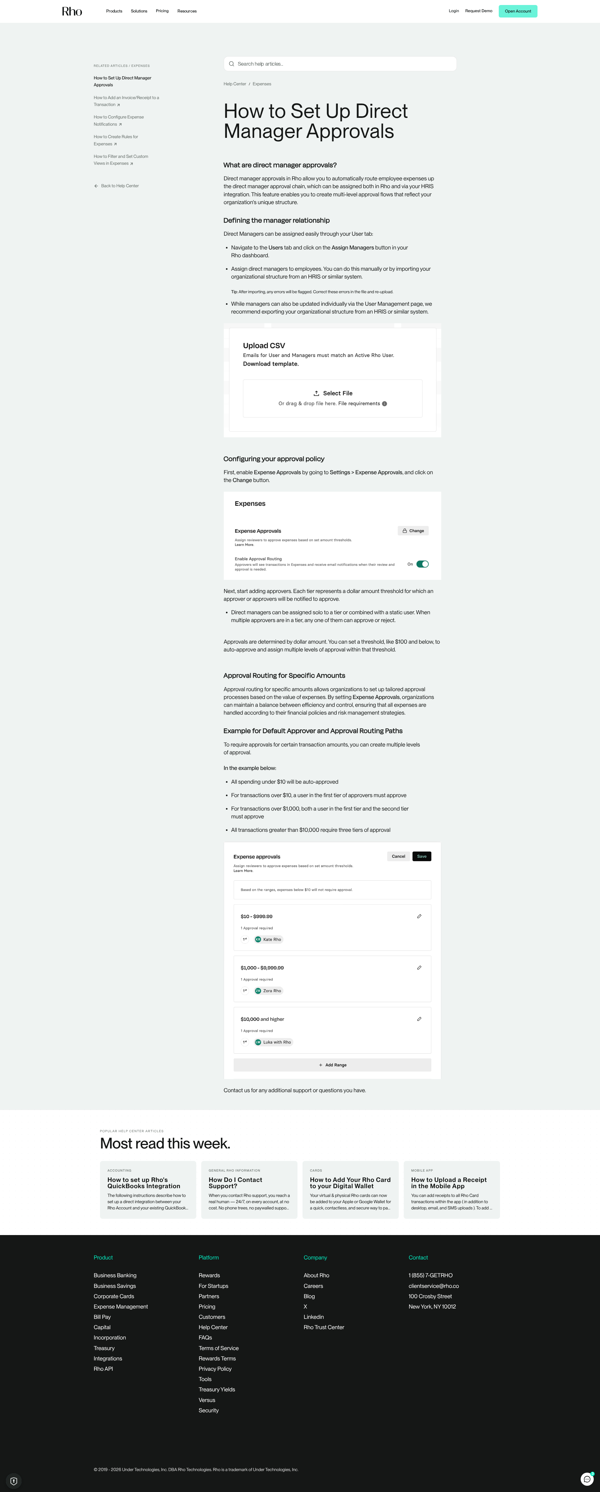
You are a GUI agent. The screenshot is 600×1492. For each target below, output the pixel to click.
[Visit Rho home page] (72, 11)
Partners (209, 1296)
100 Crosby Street (430, 1296)
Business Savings (115, 1286)
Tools (205, 1379)
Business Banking (115, 1275)
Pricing (162, 11)
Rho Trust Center (324, 1327)
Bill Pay (102, 1317)
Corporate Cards (114, 1296)
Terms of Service (219, 1348)
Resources (187, 11)
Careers (313, 1286)
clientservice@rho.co (434, 1286)
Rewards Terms (217, 1358)
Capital (102, 1327)
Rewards (209, 1275)
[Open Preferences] (14, 1481)
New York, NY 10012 (432, 1307)
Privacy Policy (215, 1369)
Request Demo (478, 11)
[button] (587, 1479)
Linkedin (314, 1317)
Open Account (518, 11)
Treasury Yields (217, 1389)
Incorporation (110, 1337)
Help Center (235, 84)
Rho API (103, 1369)
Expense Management (121, 1307)
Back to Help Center (120, 185)
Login (454, 11)
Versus (207, 1400)
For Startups (213, 1286)
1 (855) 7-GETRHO (431, 1275)
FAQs (205, 1337)
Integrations (108, 1358)
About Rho (316, 1275)
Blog (309, 1296)
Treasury (104, 1348)
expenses (262, 84)
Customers (212, 1317)
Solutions (139, 11)
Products (114, 11)
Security (209, 1410)
